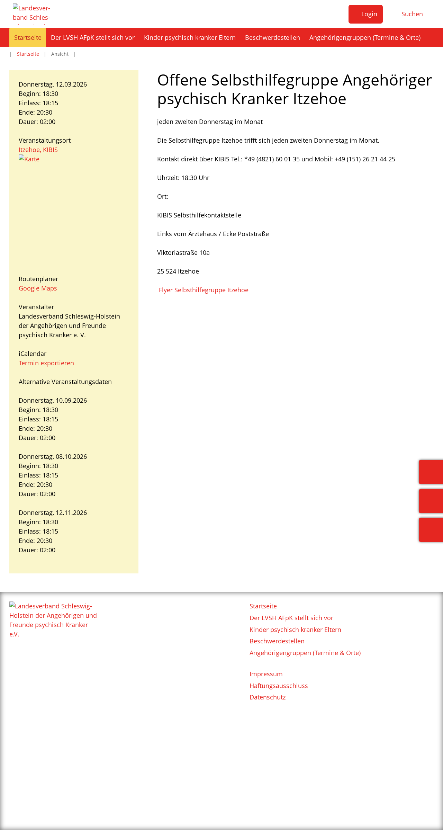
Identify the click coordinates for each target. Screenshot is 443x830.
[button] (366, 14)
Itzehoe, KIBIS (38, 149)
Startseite (28, 54)
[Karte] (74, 209)
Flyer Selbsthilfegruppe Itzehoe (202, 290)
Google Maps (38, 288)
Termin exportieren (46, 363)
